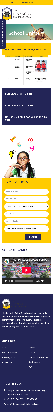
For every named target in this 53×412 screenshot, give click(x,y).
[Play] (5, 281)
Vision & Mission (9, 353)
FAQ (31, 367)
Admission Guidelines (38, 357)
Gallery (32, 352)
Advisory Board (9, 357)
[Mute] (42, 281)
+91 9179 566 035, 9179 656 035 (22, 399)
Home (5, 348)
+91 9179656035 (25, 3)
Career (32, 348)
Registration (34, 362)
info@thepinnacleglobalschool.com (23, 404)
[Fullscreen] (47, 281)
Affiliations (7, 362)
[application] (26, 270)
